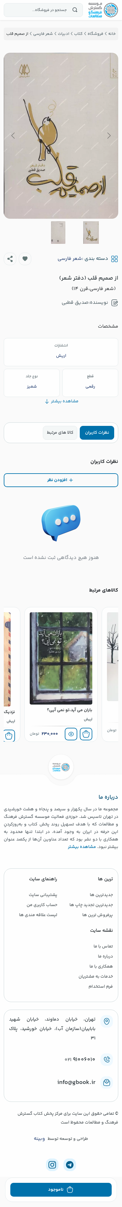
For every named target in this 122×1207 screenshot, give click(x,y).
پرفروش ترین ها (97, 915)
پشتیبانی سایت (43, 895)
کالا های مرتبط (60, 432)
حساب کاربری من (42, 905)
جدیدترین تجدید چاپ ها (91, 905)
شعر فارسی (70, 259)
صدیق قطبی (75, 303)
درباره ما (105, 956)
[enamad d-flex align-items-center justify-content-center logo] (61, 1093)
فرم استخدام (101, 986)
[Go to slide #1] (91, 232)
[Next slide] (13, 135)
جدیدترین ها (101, 895)
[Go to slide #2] (58, 232)
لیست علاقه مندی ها (38, 915)
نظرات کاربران (97, 432)
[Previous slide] (108, 135)
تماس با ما (103, 946)
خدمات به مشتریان (96, 976)
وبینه (39, 1139)
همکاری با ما (101, 966)
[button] (25, 259)
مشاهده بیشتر (82, 847)
